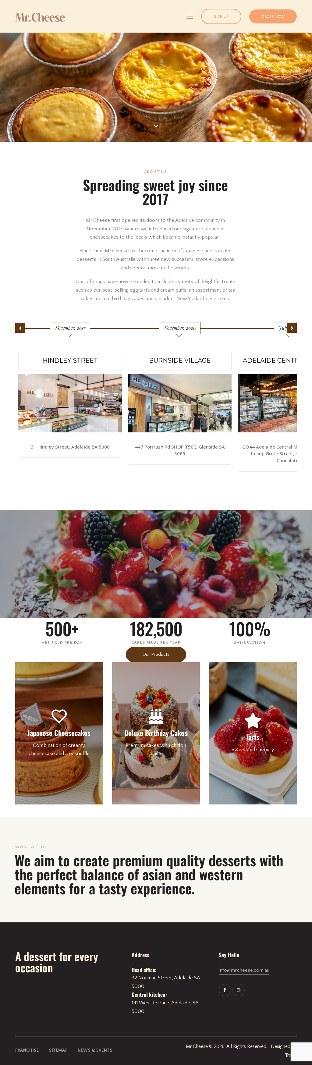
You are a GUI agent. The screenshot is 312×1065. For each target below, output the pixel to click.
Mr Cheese (197, 1046)
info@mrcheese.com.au (244, 970)
